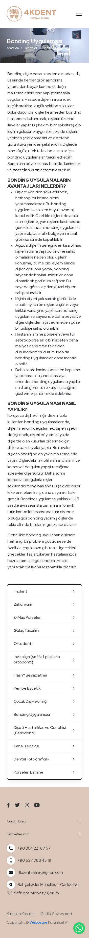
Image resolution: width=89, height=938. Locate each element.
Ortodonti (23, 643)
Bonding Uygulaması (32, 714)
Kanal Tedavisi (26, 746)
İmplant (20, 591)
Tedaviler (30, 48)
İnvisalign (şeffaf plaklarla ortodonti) (37, 659)
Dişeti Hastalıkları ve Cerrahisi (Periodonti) (40, 730)
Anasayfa (13, 48)
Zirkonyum (23, 604)
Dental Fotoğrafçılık (31, 759)
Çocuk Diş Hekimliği (30, 701)
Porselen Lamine (28, 772)
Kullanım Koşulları (21, 913)
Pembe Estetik (27, 688)
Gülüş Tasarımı (26, 630)
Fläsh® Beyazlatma (30, 675)
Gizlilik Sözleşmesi (56, 913)
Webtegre (38, 922)
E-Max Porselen (28, 617)
